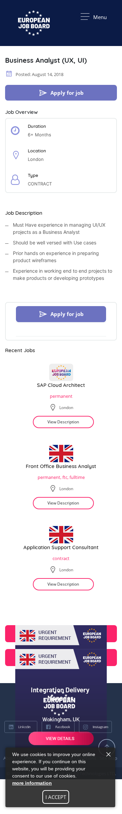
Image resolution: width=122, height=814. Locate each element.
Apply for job (67, 92)
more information (32, 783)
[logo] (33, 703)
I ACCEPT (55, 797)
